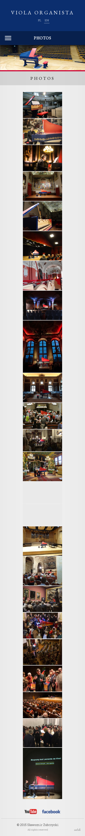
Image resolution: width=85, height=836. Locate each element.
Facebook (51, 812)
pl (39, 20)
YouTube (31, 811)
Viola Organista (42, 12)
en (47, 20)
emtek (77, 829)
